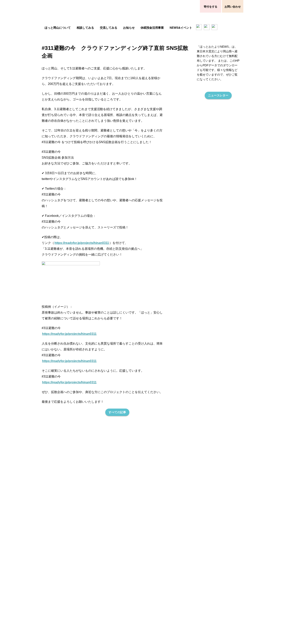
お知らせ (129, 27)
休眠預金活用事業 (152, 27)
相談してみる (85, 27)
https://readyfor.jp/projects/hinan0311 (81, 243)
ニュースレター (218, 95)
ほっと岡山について (58, 27)
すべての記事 (117, 412)
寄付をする (210, 6)
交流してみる (108, 27)
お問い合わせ (233, 6)
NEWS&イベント (181, 27)
